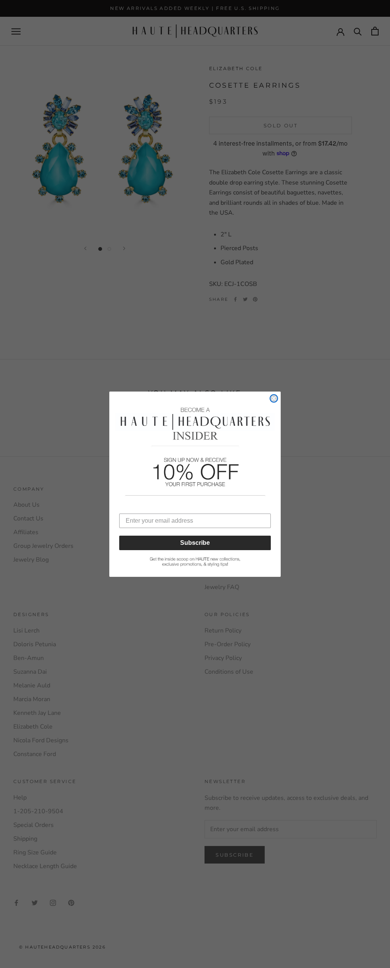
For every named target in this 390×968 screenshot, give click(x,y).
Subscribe (195, 542)
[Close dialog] (274, 398)
